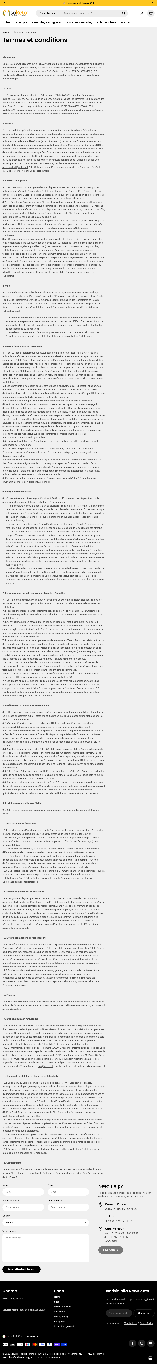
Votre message (10, 1231)
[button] (4, 3)
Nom (5, 1185)
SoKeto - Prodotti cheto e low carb (28, 1353)
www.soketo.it (49, 64)
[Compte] (142, 13)
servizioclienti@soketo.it (65, 113)
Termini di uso (130, 1323)
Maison (6, 32)
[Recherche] (123, 13)
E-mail (52, 1185)
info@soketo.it (45, 1066)
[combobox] (82, 13)
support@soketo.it (11, 1009)
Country (6, 1216)
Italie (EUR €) (13, 1336)
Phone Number (10, 1200)
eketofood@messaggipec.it (16, 110)
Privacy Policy (146, 1323)
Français (31, 1336)
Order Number (55, 1200)
